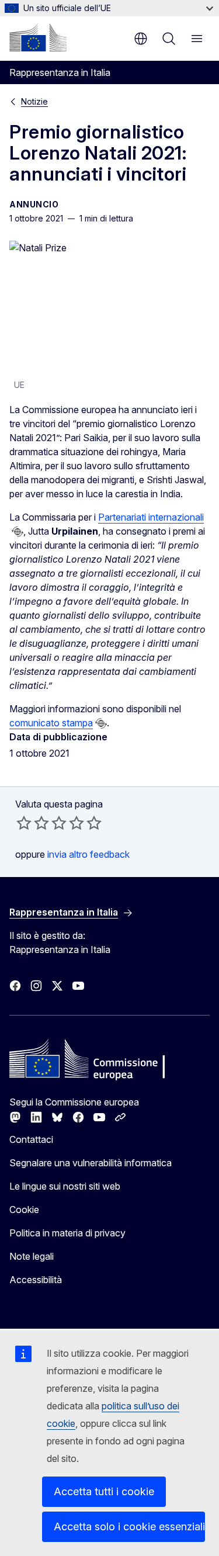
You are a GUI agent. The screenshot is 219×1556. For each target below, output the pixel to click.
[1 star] (24, 822)
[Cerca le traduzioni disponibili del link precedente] (17, 532)
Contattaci (31, 1139)
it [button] (141, 38)
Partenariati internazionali (151, 517)
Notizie (34, 101)
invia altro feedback (88, 854)
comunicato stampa (51, 723)
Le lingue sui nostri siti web (64, 1186)
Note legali (31, 1256)
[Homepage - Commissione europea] (38, 37)
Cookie (24, 1209)
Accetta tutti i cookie (104, 1491)
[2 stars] (32, 822)
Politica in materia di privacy (67, 1233)
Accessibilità (35, 1279)
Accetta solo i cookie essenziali (129, 1526)
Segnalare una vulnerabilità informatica (90, 1163)
